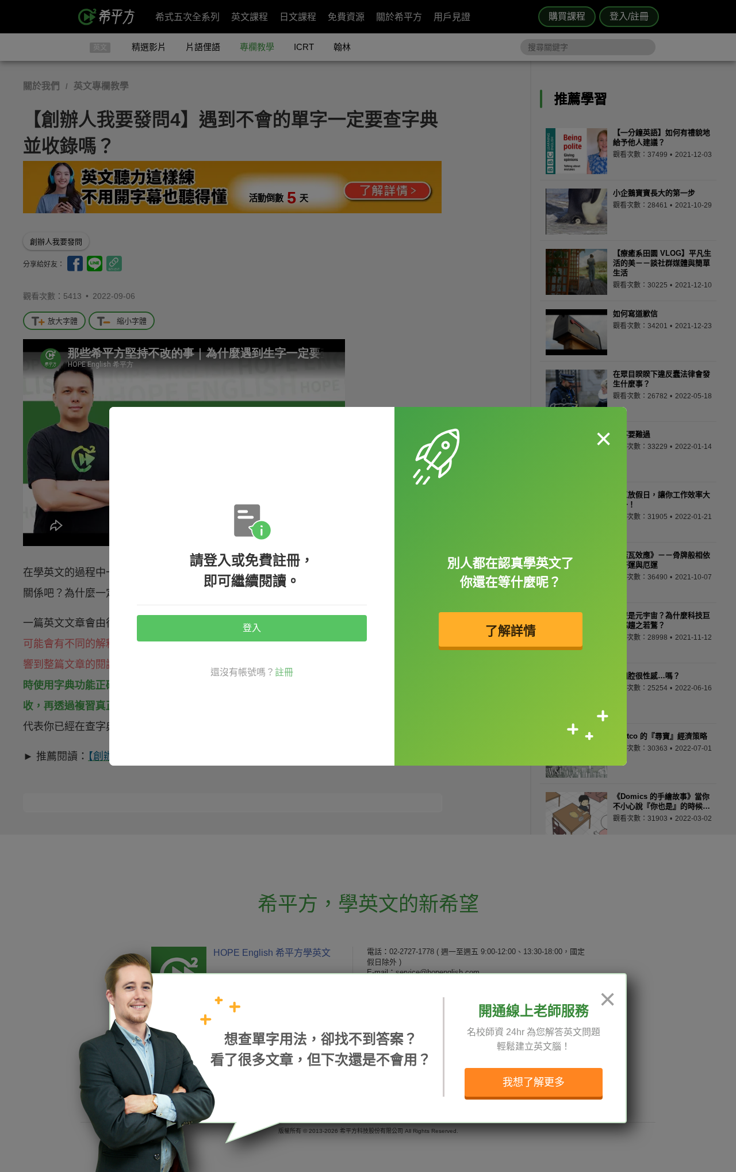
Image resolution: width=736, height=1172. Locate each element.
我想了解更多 (534, 1082)
